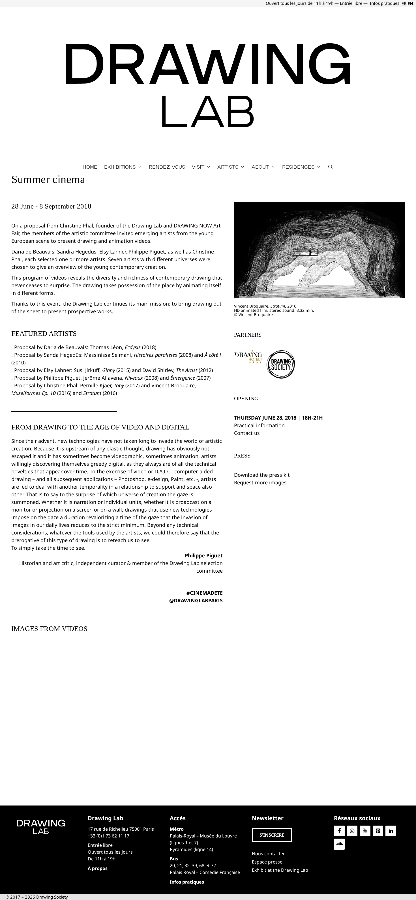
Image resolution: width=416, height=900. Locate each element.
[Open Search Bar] (330, 167)
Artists (227, 166)
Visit (198, 166)
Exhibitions (120, 166)
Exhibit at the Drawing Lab (280, 870)
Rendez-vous (167, 166)
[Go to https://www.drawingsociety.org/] (281, 364)
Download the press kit (262, 474)
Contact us (247, 432)
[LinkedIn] (390, 831)
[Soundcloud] (339, 844)
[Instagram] (352, 831)
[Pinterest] (378, 831)
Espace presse (267, 862)
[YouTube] (365, 831)
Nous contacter (268, 853)
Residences (298, 166)
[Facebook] (339, 831)
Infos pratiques (384, 3)
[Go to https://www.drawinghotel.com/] (248, 356)
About (260, 166)
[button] (272, 835)
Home (90, 166)
